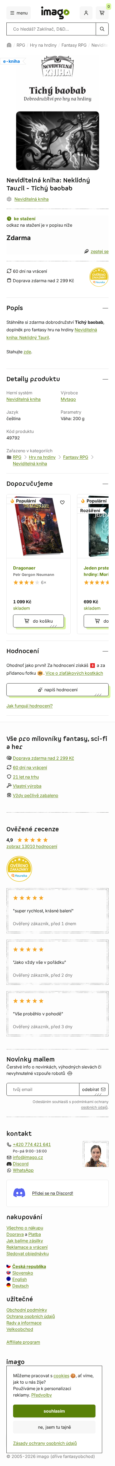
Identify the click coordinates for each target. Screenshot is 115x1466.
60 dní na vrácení (30, 767)
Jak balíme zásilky (24, 1240)
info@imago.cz (28, 1157)
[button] (57, 308)
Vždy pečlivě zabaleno (35, 795)
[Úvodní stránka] (9, 45)
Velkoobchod (19, 1329)
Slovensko (22, 1273)
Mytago (68, 399)
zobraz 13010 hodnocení (31, 846)
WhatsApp (23, 1170)
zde (27, 351)
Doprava (15, 1234)
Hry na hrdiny (43, 45)
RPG (21, 45)
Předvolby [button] (41, 1395)
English (19, 1279)
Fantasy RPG (74, 45)
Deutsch (20, 1285)
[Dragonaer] (38, 564)
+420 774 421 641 (32, 1144)
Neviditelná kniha (31, 199)
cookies (61, 1375)
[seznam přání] (62, 502)
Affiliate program (23, 1342)
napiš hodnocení (61, 689)
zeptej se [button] (100, 251)
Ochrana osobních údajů (30, 1316)
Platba (34, 1234)
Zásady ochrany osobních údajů (45, 1443)
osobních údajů (94, 1107)
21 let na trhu (26, 777)
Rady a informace (23, 1322)
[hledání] (102, 29)
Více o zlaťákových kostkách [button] (74, 673)
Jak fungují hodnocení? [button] (29, 705)
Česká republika (29, 1266)
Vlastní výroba (27, 786)
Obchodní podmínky (26, 1310)
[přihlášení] (86, 12)
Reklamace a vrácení (27, 1247)
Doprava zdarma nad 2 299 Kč (43, 758)
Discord (21, 1163)
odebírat (90, 1089)
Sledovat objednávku (27, 1253)
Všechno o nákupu (24, 1227)
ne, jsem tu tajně (54, 1427)
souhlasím (54, 1411)
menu (22, 13)
